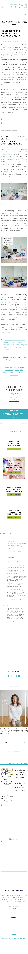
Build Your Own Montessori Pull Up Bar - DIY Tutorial (20, 787)
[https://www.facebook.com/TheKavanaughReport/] (8, 676)
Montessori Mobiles (11, 41)
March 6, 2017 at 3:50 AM (14, 600)
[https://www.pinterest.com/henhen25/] (12, 676)
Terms (14, 931)
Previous (24, 423)
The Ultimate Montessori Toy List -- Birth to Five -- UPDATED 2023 (7, 781)
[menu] (1, 13)
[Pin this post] (10, 417)
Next (2, 423)
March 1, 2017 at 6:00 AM (14, 551)
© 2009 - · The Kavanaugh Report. (14, 938)
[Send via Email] (15, 417)
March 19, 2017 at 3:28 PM (14, 621)
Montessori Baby (18, 413)
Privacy (14, 934)
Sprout (6, 897)
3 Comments (14, 410)
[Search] (25, 742)
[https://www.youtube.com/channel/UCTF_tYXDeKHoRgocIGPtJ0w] (19, 676)
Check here (11, 327)
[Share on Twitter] (13, 417)
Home (12, 423)
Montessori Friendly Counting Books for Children (20, 774)
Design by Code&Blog (14, 942)
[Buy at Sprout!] (14, 906)
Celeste (9, 606)
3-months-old (12, 40)
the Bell (20, 302)
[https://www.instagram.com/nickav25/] (16, 676)
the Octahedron (7, 302)
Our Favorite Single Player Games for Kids (7, 799)
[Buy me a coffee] (14, 392)
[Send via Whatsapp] (17, 417)
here (2, 332)
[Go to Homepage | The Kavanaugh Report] (14, 9)
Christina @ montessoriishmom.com (14, 542)
